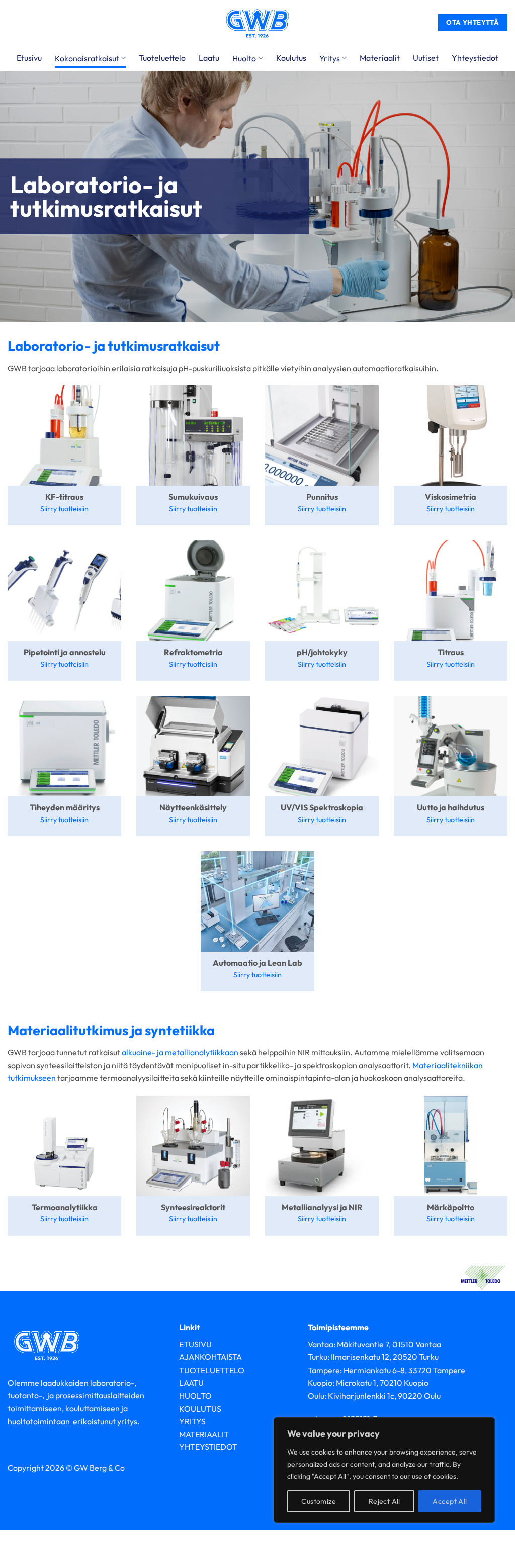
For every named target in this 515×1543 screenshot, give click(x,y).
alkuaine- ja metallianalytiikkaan (180, 1052)
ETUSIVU (195, 1344)
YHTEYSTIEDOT (208, 1447)
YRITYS (192, 1421)
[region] (384, 1470)
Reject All (384, 1501)
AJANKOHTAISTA (210, 1357)
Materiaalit (380, 58)
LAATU (191, 1383)
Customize (318, 1501)
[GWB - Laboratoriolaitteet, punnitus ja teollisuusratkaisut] (257, 22)
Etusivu (29, 58)
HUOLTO (195, 1396)
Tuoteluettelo (162, 58)
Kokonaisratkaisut (87, 58)
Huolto (244, 58)
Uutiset (426, 58)
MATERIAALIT (204, 1434)
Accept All (450, 1501)
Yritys (329, 58)
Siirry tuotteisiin (64, 508)
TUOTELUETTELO (211, 1370)
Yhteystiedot (475, 58)
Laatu (209, 58)
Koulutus (291, 58)
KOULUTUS (200, 1409)
